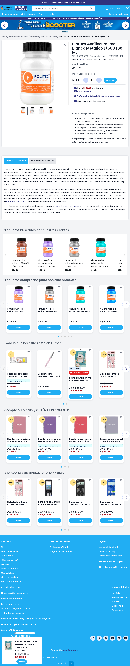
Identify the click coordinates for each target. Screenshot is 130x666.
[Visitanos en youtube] (125, 638)
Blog (3, 547)
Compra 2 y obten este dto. (17, 381)
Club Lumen (7, 555)
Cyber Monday (119, 610)
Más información (82, 91)
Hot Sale (116, 593)
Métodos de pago (107, 551)
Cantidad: (77, 80)
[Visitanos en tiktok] (92, 638)
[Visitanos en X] (119, 638)
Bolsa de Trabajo (9, 551)
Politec (82, 59)
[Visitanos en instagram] (99, 638)
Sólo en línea (75, 368)
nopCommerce (71, 650)
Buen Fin (116, 601)
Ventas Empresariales (12, 581)
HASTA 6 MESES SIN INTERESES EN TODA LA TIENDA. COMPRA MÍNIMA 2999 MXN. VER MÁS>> (65, 18)
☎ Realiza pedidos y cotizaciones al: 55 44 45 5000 (63, 2)
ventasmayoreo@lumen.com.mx (20, 624)
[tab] (58, 336)
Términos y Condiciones (110, 555)
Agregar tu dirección (119, 14)
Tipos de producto (10, 577)
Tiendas (5, 564)
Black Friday (118, 605)
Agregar (110, 80)
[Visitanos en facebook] (105, 638)
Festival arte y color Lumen (67, 206)
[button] (4, 304)
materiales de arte (15, 201)
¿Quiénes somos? (9, 560)
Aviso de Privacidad (108, 547)
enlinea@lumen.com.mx (16, 593)
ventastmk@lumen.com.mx (18, 608)
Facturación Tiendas (60, 547)
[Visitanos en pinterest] (112, 638)
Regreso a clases (120, 597)
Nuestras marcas (9, 568)
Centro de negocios (14, 613)
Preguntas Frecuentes (61, 551)
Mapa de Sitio (7, 572)
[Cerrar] (128, 18)
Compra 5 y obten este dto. (17, 446)
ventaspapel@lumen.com (114, 567)
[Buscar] (91, 8)
